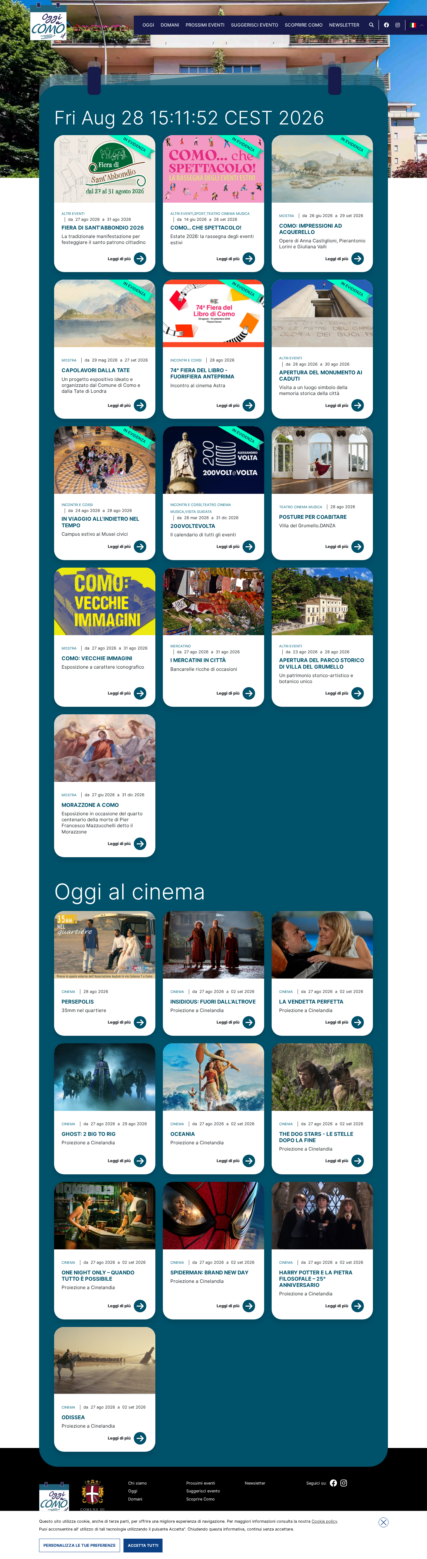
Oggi (148, 25)
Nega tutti (384, 1522)
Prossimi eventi (205, 25)
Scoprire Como (304, 25)
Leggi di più (119, 258)
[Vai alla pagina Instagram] (397, 25)
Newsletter (344, 25)
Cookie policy (324, 1521)
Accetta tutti (143, 1545)
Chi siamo (137, 1483)
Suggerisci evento (254, 25)
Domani (170, 25)
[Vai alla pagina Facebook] (386, 25)
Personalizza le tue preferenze (79, 1545)
